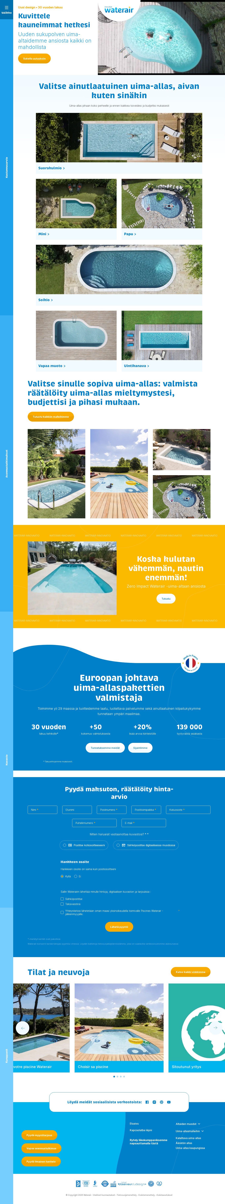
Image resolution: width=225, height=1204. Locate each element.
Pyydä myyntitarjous (39, 1135)
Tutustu (166, 598)
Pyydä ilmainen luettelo (41, 1161)
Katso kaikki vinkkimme (190, 972)
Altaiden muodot (186, 1124)
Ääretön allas (184, 1143)
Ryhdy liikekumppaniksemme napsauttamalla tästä (148, 1141)
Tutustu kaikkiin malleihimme (51, 416)
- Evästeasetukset (163, 1195)
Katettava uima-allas (188, 1138)
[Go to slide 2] (117, 1076)
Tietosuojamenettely (127, 1195)
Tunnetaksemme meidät (105, 747)
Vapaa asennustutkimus (41, 1148)
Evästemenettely (147, 1195)
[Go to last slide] (22, 1028)
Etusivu (134, 1123)
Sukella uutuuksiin (34, 58)
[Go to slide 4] (124, 1076)
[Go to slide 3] (121, 1076)
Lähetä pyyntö (119, 926)
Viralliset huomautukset (104, 1195)
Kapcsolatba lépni (141, 1130)
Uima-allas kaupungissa (190, 1148)
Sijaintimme (140, 747)
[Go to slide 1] (114, 1076)
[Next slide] (215, 1028)
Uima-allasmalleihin (188, 1131)
